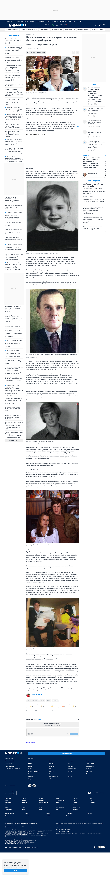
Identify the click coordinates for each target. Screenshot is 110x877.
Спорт (87, 761)
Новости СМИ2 (31, 742)
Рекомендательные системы (62, 831)
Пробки (55, 25)
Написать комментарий (38, 52)
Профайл (55, 700)
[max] (34, 785)
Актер (48, 700)
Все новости (14, 36)
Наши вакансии (9, 766)
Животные (31, 776)
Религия (70, 776)
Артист (42, 700)
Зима (50, 761)
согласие (9, 867)
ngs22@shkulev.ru (23, 834)
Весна (30, 766)
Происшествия (72, 768)
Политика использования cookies (63, 829)
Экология (88, 768)
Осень (69, 763)
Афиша (49, 21)
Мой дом (51, 771)
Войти (32, 734)
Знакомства (19, 21)
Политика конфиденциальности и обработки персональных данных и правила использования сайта (79, 833)
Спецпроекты (90, 774)
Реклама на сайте (10, 761)
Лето (50, 768)
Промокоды (75, 21)
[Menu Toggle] (6, 25)
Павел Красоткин (37, 694)
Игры (81, 21)
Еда (29, 774)
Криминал (52, 763)
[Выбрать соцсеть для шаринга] (77, 52)
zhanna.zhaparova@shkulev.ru (12, 841)
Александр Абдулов (32, 700)
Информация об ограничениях (63, 827)
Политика (70, 766)
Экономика (89, 771)
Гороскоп (55, 21)
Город (30, 768)
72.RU (77, 126)
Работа (70, 771)
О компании (8, 763)
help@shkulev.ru (15, 836)
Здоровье (31, 779)
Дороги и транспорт (34, 771)
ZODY (69, 21)
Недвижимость (9, 21)
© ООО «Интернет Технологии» (30, 847)
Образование (53, 779)
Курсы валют (63, 21)
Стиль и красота (90, 763)
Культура (51, 766)
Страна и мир (90, 766)
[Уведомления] (100, 25)
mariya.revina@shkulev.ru (10, 843)
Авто (29, 761)
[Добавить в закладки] (73, 52)
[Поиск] (96, 25)
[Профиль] (104, 25)
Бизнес (30, 763)
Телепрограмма (40, 21)
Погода (26, 21)
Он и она (70, 761)
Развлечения (71, 774)
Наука (51, 774)
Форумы (32, 21)
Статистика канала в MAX (12, 768)
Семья (69, 779)
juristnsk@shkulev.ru (41, 835)
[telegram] (29, 785)
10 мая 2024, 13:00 (30, 48)
